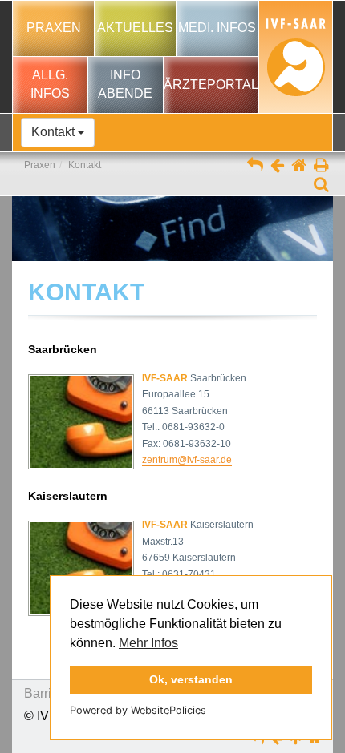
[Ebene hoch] (255, 166)
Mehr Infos (148, 643)
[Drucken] (321, 166)
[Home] (298, 166)
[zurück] (277, 166)
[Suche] (321, 185)
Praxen (39, 165)
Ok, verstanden (191, 679)
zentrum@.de (187, 459)
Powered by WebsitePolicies (138, 710)
